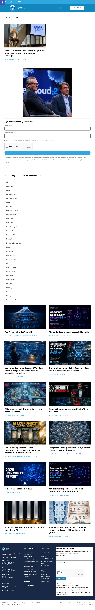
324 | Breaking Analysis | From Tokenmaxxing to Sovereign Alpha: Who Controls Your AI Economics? (23, 450)
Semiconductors (11, 292)
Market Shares (11, 267)
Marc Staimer (53, 536)
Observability (10, 280)
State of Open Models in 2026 (18, 489)
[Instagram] (13, 591)
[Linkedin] (8, 591)
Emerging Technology (13, 243)
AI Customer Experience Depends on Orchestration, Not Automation (66, 490)
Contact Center (11, 198)
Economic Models (12, 235)
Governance (10, 255)
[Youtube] (3, 591)
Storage (9, 296)
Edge (8, 247)
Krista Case (52, 374)
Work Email (8, 125)
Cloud (8, 190)
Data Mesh (10, 223)
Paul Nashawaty (54, 336)
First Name (8, 132)
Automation (10, 186)
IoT (7, 263)
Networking (10, 276)
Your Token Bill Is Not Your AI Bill (19, 332)
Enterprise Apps (11, 239)
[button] (2, 2)
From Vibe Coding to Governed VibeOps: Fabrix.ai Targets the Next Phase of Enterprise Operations (23, 370)
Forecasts (9, 251)
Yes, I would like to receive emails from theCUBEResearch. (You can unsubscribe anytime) (31, 140)
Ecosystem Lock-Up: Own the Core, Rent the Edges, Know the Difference (69, 449)
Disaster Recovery (12, 231)
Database (9, 219)
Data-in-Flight (11, 215)
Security (9, 288)
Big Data (9, 206)
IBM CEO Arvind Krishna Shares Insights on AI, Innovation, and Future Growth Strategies (24, 53)
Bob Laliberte (8, 377)
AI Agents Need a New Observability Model (69, 332)
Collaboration (10, 194)
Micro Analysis (11, 271)
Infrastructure (11, 259)
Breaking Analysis (12, 210)
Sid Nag (6, 492)
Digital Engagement (13, 227)
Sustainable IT (11, 300)
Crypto (8, 202)
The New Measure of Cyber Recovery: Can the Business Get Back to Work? (69, 369)
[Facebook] (10, 591)
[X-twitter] (5, 591)
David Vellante (9, 59)
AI (7, 182)
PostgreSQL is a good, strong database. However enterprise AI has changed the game (68, 530)
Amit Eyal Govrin (9, 336)
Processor (9, 284)
